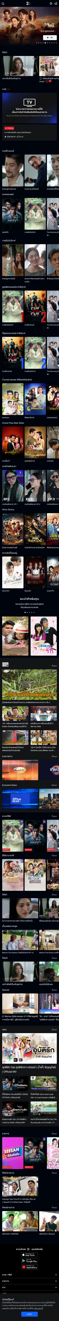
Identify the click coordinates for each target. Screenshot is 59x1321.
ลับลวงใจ (28, 591)
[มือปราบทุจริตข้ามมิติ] (12, 529)
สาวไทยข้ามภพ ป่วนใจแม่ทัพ (34, 547)
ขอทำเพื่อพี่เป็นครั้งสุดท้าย (11, 78)
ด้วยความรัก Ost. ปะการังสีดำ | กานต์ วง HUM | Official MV (14, 1121)
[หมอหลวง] (12, 399)
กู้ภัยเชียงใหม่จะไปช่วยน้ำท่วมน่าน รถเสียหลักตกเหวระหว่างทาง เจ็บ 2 (26, 702)
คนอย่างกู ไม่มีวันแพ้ (32, 189)
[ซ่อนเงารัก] (12, 572)
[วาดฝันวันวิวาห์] (35, 214)
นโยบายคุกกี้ (38, 1308)
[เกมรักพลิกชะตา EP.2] (35, 486)
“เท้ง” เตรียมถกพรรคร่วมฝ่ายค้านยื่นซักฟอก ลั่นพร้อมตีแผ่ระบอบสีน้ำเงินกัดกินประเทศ (15, 725)
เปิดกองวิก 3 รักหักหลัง (10, 1234)
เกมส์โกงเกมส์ (29, 325)
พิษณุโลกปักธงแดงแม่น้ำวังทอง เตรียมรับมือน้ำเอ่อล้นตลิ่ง (13, 749)
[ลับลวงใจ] (35, 572)
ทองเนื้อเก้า (6, 461)
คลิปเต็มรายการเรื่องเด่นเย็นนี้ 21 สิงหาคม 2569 (42, 725)
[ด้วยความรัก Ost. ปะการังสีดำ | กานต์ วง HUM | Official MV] (15, 1108)
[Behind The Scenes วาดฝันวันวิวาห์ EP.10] (20, 940)
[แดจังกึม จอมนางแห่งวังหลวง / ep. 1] (35, 875)
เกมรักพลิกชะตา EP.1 (10, 504)
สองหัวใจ (5, 232)
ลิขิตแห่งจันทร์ (29, 417)
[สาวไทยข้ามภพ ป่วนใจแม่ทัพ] (35, 529)
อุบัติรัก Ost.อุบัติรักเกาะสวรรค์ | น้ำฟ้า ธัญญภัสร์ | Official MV (29, 1069)
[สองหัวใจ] (12, 214)
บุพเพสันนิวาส (30, 461)
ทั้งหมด (54, 666)
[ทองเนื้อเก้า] (12, 442)
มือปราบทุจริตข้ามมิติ (9, 547)
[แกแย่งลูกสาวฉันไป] (12, 260)
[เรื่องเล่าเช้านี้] (20, 770)
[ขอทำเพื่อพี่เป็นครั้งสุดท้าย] (20, 66)
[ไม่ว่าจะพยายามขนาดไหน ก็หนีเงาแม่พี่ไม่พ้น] (20, 908)
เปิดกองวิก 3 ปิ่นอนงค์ (47, 1234)
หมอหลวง (5, 417)
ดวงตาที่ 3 (50, 591)
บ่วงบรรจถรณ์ (52, 417)
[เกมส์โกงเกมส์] (35, 306)
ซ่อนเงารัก (5, 591)
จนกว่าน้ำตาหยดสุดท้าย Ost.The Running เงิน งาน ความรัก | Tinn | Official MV (44, 1121)
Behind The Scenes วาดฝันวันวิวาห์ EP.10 (17, 952)
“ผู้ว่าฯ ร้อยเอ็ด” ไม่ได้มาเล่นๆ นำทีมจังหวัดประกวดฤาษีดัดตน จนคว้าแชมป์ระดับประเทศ (43, 749)
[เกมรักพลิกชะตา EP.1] (12, 486)
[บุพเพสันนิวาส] (35, 442)
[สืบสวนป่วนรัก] (44, 636)
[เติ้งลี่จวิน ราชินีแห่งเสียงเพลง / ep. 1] (12, 875)
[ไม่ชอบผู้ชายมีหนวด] (12, 170)
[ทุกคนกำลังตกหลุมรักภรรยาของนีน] (35, 260)
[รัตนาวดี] (15, 636)
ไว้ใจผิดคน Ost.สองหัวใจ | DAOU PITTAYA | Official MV (15, 1096)
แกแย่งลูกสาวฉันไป (8, 278)
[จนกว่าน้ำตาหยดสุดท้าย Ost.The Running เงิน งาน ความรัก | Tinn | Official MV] (44, 1108)
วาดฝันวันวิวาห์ (30, 232)
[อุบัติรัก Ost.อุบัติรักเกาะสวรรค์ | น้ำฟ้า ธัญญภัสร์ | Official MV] (29, 1048)
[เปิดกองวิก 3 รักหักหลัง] (20, 1221)
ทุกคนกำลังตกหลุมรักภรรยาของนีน (35, 280)
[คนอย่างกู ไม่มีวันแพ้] (35, 170)
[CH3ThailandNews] (20, 799)
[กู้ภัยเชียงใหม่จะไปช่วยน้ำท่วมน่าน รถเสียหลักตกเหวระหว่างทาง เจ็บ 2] (29, 684)
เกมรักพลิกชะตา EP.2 (32, 504)
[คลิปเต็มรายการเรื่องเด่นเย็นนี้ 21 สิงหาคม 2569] (44, 713)
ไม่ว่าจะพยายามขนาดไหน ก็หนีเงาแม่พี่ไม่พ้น (17, 921)
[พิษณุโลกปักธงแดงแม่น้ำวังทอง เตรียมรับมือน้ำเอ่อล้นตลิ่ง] (15, 737)
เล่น (51, 37)
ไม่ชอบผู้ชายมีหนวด (9, 189)
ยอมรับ (29, 1314)
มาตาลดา (50, 461)
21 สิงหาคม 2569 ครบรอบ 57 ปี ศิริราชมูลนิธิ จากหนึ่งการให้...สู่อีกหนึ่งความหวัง (20, 1018)
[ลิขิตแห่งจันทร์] (35, 399)
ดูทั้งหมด (20, 136)
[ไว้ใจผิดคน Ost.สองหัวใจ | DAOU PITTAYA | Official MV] (15, 1083)
